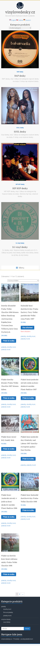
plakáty (3, 347)
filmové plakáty (8, 612)
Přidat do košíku (8, 341)
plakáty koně (5, 350)
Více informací (27, 328)
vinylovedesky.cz (20, 11)
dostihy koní (11, 347)
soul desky (6, 622)
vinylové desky (6, 619)
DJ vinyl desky (20, 243)
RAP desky (20, 72)
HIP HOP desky (20, 184)
